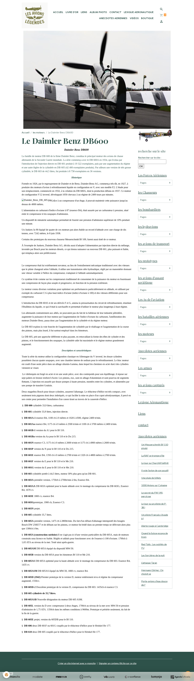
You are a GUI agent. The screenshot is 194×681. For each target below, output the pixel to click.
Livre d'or (72, 12)
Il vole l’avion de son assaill (154, 470)
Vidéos (134, 18)
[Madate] (37, 677)
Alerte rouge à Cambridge (154, 525)
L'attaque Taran (149, 562)
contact (115, 12)
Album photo (98, 12)
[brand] (35, 15)
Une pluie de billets (151, 477)
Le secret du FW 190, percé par (152, 494)
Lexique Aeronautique (139, 12)
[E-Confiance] (132, 677)
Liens (84, 12)
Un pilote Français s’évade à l (154, 516)
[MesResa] (61, 677)
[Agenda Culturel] (180, 677)
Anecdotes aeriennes (113, 18)
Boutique (147, 18)
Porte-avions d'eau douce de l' (154, 583)
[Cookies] (6, 674)
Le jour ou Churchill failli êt (155, 463)
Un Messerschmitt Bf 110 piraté (154, 446)
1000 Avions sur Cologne (154, 485)
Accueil (58, 12)
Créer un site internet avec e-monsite (77, 663)
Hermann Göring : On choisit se (152, 572)
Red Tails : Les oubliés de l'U (154, 546)
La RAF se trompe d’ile (152, 455)
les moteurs (39, 132)
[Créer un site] (13, 677)
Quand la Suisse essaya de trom (154, 535)
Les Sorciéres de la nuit (153, 555)
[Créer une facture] (109, 677)
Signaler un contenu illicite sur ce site (117, 663)
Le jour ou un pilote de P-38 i (154, 505)
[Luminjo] (156, 677)
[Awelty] (85, 677)
